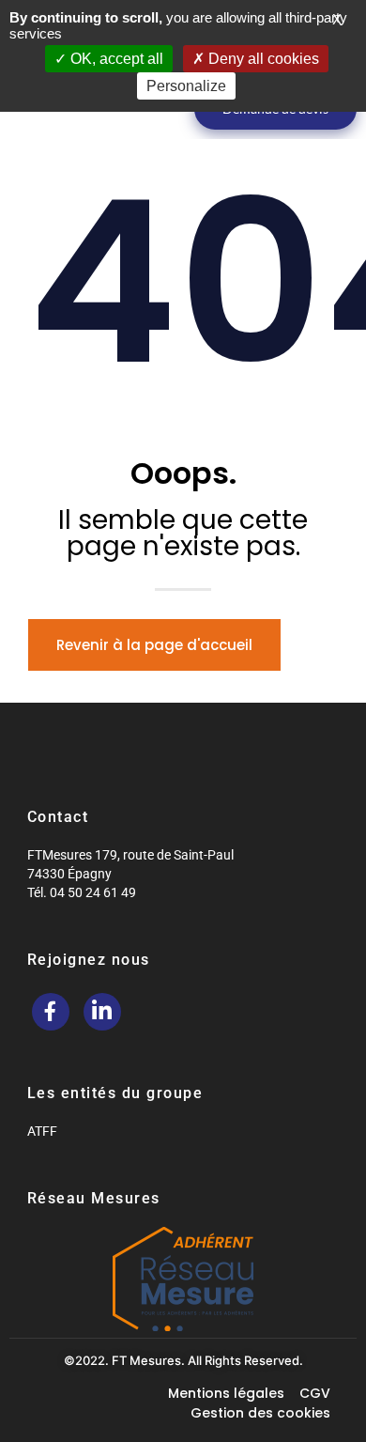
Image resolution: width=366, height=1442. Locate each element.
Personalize (186, 86)
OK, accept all (115, 59)
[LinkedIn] (102, 1012)
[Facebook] (50, 1012)
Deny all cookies (262, 59)
